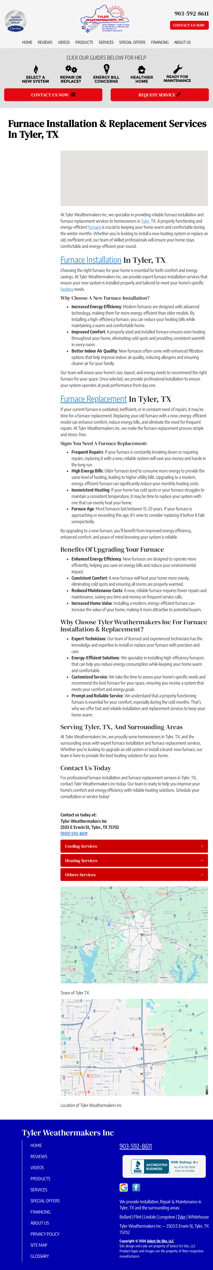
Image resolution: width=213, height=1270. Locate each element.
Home (27, 42)
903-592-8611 (136, 1146)
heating (67, 289)
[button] (134, 846)
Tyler (145, 221)
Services (106, 42)
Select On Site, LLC (160, 1241)
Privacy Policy (45, 1234)
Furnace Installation (90, 259)
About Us (182, 42)
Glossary (40, 1256)
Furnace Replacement (93, 398)
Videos (64, 42)
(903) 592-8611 (73, 833)
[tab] (134, 846)
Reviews (45, 42)
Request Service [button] (157, 95)
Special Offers (132, 42)
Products (84, 42)
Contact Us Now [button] (189, 25)
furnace (95, 227)
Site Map (39, 1245)
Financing (160, 42)
